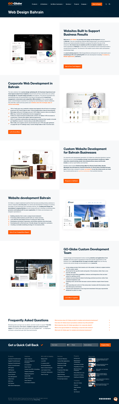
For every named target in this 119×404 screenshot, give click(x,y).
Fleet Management (12, 376)
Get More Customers (56, 4)
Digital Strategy (61, 374)
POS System (11, 383)
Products (34, 4)
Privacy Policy (37, 399)
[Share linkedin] (100, 399)
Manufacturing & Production (78, 369)
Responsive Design (61, 363)
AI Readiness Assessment (63, 376)
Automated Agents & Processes (30, 361)
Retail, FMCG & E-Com (79, 372)
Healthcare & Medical (79, 377)
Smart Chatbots (28, 358)
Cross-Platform (61, 372)
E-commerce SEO (45, 363)
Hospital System (12, 372)
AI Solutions (43, 4)
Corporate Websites (62, 358)
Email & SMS (27, 376)
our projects (88, 169)
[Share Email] (110, 399)
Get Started (77, 391)
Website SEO (44, 358)
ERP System (11, 367)
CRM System (11, 370)
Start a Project (97, 4)
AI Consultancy (28, 364)
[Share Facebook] (101, 399)
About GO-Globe (78, 383)
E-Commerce (105, 54)
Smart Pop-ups (44, 374)
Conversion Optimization (47, 372)
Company (83, 4)
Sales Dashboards (29, 378)
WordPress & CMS (61, 365)
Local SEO (43, 361)
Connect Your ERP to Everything (32, 369)
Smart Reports (28, 380)
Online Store (11, 378)
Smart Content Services (46, 367)
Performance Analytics (30, 382)
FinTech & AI (77, 358)
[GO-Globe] (15, 3)
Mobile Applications (69, 56)
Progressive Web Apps (62, 370)
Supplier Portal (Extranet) (14, 361)
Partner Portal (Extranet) (14, 365)
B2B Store (10, 381)
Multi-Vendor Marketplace (14, 385)
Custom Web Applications (63, 361)
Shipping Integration (29, 373)
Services (68, 4)
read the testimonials (84, 171)
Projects (76, 4)
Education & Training (78, 374)
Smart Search (28, 367)
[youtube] (105, 399)
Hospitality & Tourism (79, 366)
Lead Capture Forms (46, 370)
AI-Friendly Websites (46, 365)
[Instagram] (103, 399)
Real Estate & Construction (77, 361)
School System (11, 374)
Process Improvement (62, 378)
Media (75, 389)
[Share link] (108, 399)
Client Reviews (77, 387)
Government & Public (79, 364)
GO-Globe (73, 39)
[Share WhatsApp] (107, 399)
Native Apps (60, 367)
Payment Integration (29, 371)
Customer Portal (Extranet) (14, 358)
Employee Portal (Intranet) (14, 363)
